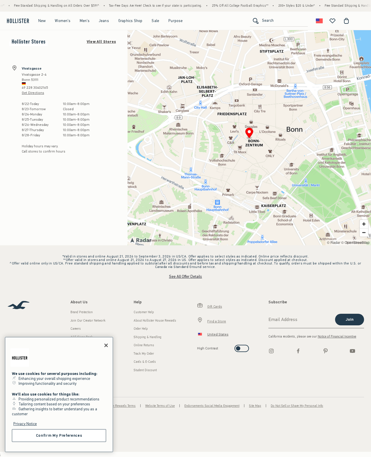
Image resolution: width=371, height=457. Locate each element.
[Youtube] (352, 351)
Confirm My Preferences (59, 435)
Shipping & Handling (147, 337)
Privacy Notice (25, 423)
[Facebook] (298, 351)
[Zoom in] (364, 224)
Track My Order (144, 353)
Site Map (255, 406)
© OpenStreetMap (355, 242)
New (42, 20)
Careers (75, 329)
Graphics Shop (130, 20)
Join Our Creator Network (88, 320)
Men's (85, 20)
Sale (155, 20)
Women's (62, 20)
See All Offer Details (185, 276)
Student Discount (145, 370)
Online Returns (144, 345)
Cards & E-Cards (145, 362)
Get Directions (33, 92)
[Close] (106, 345)
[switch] (199, 347)
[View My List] (332, 21)
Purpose (175, 20)
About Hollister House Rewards (155, 320)
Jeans (104, 20)
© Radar (333, 242)
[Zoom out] (364, 232)
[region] (59, 394)
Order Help (141, 329)
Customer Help (144, 312)
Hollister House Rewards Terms (114, 406)
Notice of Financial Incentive (337, 336)
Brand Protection (81, 312)
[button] (249, 134)
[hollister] (18, 21)
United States (217, 334)
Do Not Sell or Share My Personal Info (297, 406)
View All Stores (101, 41)
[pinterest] (325, 351)
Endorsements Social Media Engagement (211, 406)
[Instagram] (271, 351)
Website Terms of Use (160, 406)
